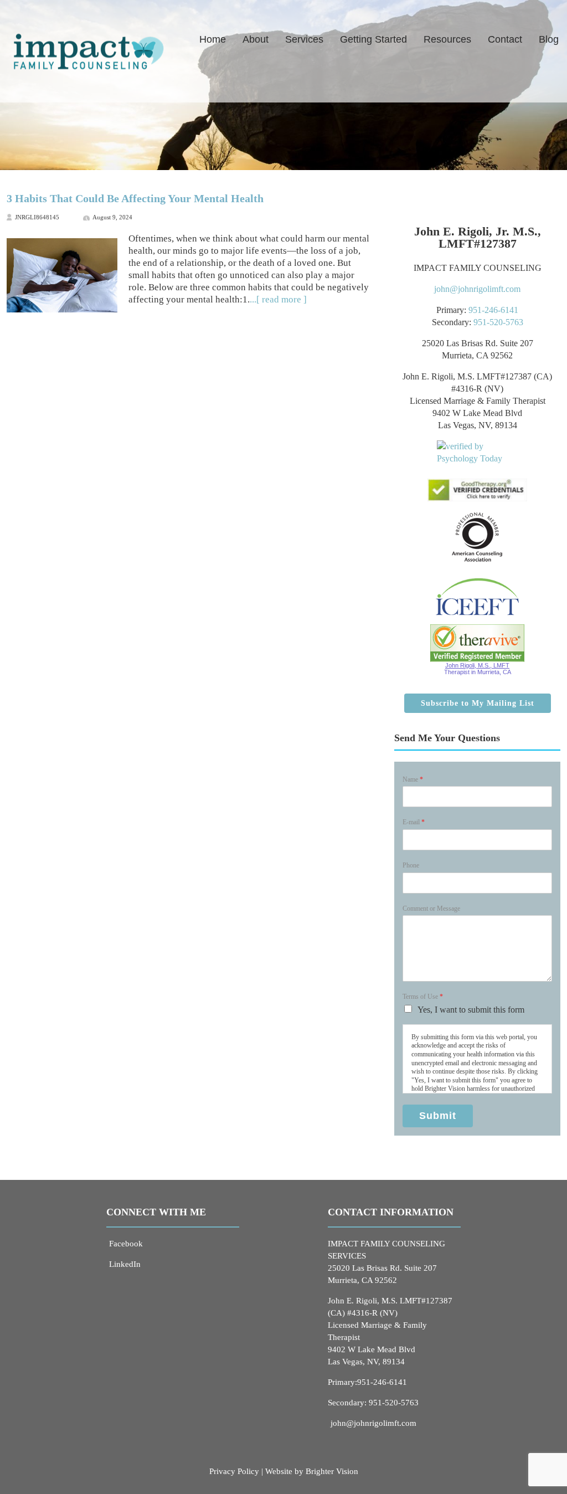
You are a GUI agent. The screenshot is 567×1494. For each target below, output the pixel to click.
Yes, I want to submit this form (470, 1009)
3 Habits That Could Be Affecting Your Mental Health (135, 198)
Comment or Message (431, 908)
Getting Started (373, 39)
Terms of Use (423, 996)
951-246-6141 (493, 310)
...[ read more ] (278, 299)
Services (304, 39)
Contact (505, 39)
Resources (447, 39)
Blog (549, 39)
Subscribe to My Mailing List (477, 703)
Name (413, 779)
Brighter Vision (332, 1471)
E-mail (414, 822)
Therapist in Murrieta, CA (477, 672)
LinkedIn (125, 1264)
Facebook (126, 1243)
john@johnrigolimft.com (477, 289)
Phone (411, 865)
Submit (437, 1115)
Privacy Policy (234, 1471)
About (256, 39)
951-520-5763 (498, 322)
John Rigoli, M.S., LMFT (477, 665)
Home (212, 39)
